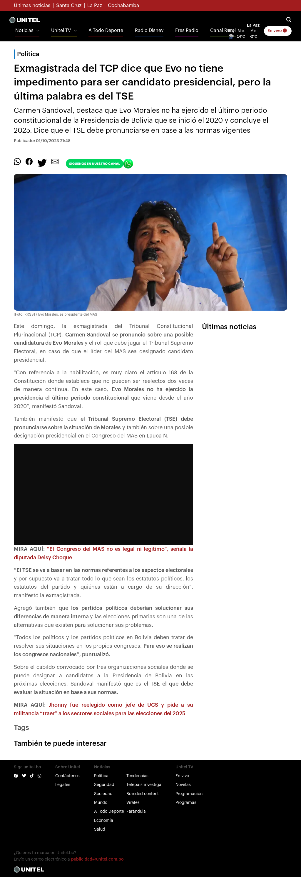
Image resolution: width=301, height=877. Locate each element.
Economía (103, 821)
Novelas (183, 785)
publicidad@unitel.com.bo (97, 859)
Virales (133, 803)
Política (101, 776)
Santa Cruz (68, 5)
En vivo (275, 31)
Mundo (100, 803)
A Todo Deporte (105, 30)
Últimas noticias (32, 5)
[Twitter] (42, 162)
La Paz (94, 5)
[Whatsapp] (17, 161)
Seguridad (104, 785)
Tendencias (137, 776)
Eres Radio (186, 30)
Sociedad (103, 794)
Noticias (24, 30)
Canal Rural (223, 30)
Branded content (142, 794)
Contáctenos (67, 776)
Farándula (136, 811)
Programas (185, 803)
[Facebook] (29, 161)
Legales (62, 785)
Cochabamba (123, 5)
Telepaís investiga (143, 785)
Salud (99, 829)
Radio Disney (149, 30)
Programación (189, 794)
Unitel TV (61, 30)
